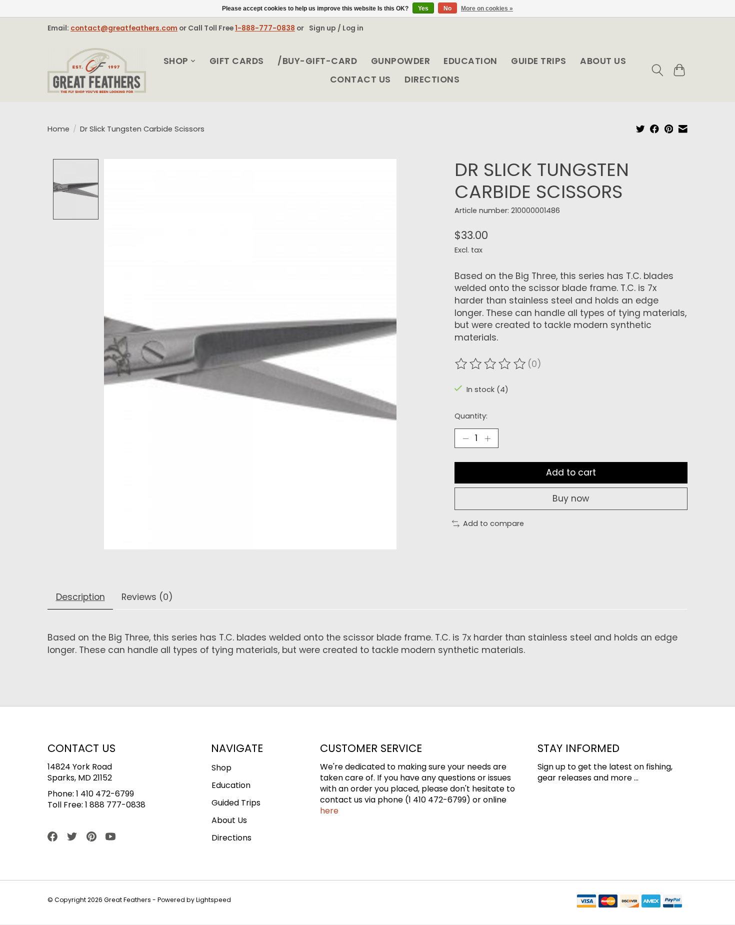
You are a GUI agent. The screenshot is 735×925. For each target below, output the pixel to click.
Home (59, 129)
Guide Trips (538, 61)
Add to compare (493, 523)
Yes (423, 8)
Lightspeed (213, 900)
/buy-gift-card (317, 61)
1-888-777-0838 (265, 28)
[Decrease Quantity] (465, 438)
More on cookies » (487, 8)
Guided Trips (236, 802)
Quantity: (471, 416)
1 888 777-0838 (115, 804)
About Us (603, 61)
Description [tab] (80, 597)
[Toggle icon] (657, 70)
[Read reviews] (491, 364)
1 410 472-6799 (105, 794)
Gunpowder (400, 61)
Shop (222, 768)
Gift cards (237, 61)
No (448, 8)
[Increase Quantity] (487, 438)
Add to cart (571, 472)
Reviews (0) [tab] (147, 597)
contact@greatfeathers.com (124, 28)
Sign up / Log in (336, 28)
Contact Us (360, 80)
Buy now (570, 498)
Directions (432, 80)
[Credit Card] (629, 902)
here (329, 810)
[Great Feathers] (97, 70)
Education (471, 61)
